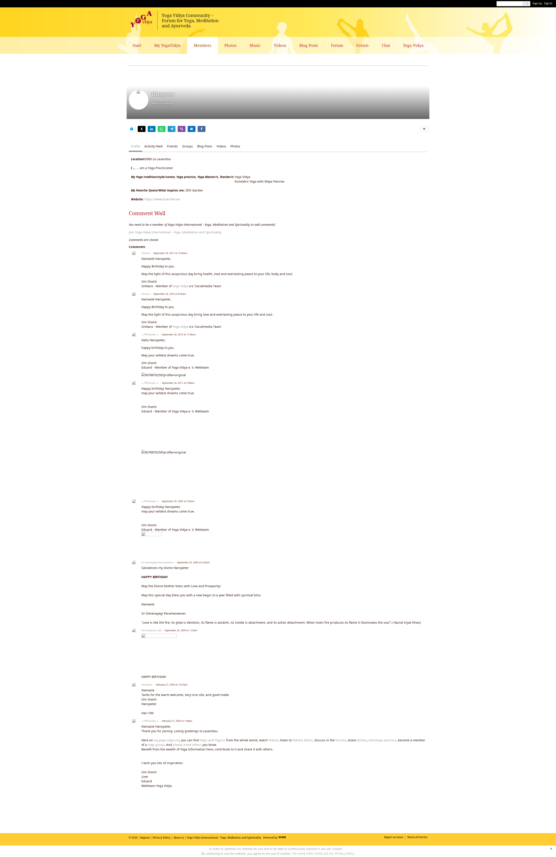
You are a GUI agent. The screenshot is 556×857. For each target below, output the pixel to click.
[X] (142, 129)
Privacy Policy (161, 837)
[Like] (424, 129)
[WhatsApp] (161, 129)
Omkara (145, 253)
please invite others (187, 745)
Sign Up (537, 3)
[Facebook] (201, 129)
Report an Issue (393, 837)
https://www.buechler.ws (162, 199)
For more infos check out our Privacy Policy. (323, 853)
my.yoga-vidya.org (167, 740)
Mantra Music (303, 740)
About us (178, 837)
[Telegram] (171, 129)
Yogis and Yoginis (212, 740)
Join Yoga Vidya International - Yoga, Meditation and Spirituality (175, 232)
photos (362, 740)
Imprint (145, 837)
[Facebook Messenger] (132, 129)
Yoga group (156, 745)
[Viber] (181, 129)
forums (341, 740)
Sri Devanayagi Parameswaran (157, 562)
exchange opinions (382, 740)
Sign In (548, 3)
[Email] (191, 129)
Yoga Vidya (180, 286)
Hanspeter (146, 684)
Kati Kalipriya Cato (151, 630)
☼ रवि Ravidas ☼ (150, 334)
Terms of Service (417, 837)
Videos (273, 740)
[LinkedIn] (152, 129)
